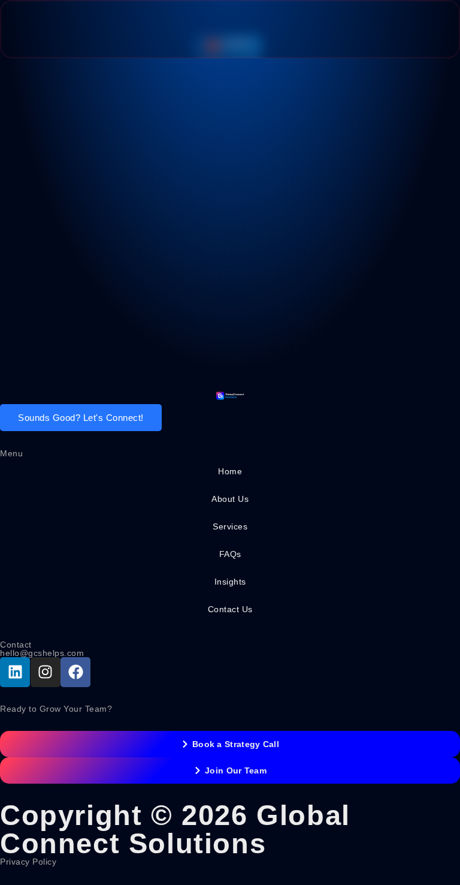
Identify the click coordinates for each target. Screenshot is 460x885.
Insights (230, 581)
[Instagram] (45, 672)
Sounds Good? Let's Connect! (81, 418)
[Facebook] (75, 672)
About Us (230, 499)
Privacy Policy (28, 861)
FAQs (230, 554)
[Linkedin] (15, 672)
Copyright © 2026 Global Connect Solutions (175, 829)
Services (230, 526)
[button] (425, 29)
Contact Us (230, 609)
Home (230, 471)
